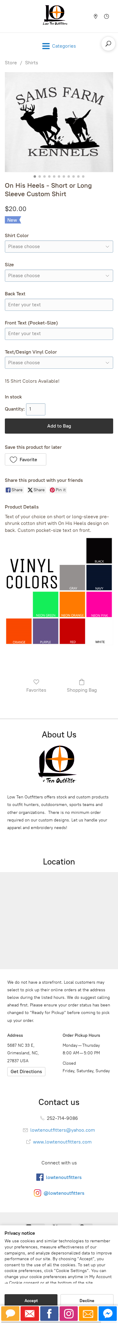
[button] (25, 459)
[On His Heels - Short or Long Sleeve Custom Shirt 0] (59, 122)
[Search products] (108, 43)
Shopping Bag (82, 690)
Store (11, 62)
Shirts (31, 62)
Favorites (36, 690)
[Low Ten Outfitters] (56, 16)
